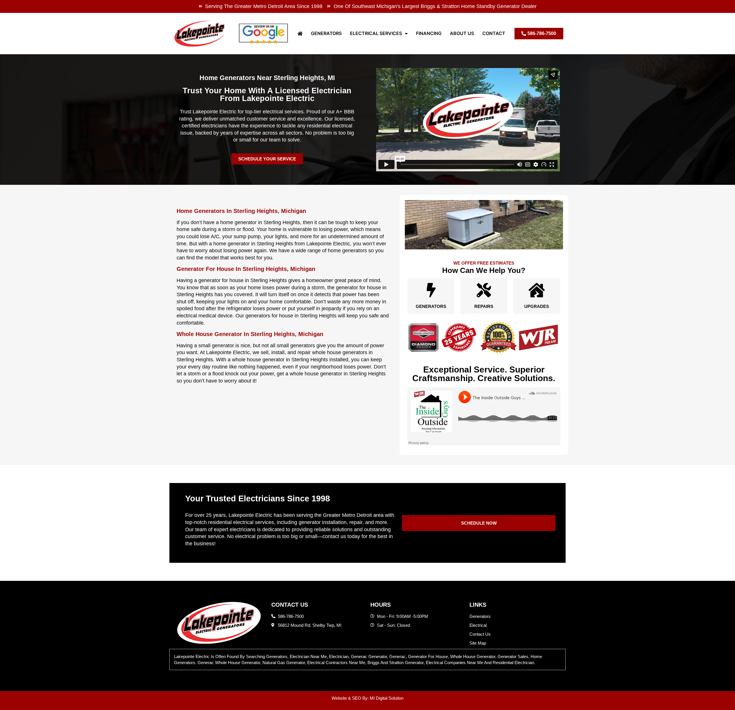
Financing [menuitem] (429, 33)
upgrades (536, 306)
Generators (431, 306)
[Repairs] (484, 290)
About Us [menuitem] (462, 33)
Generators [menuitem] (326, 33)
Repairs (483, 306)
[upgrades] (536, 290)
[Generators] (431, 290)
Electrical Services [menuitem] (376, 33)
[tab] (367, 659)
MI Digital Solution (386, 698)
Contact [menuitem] (493, 33)
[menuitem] (300, 33)
